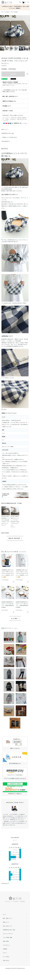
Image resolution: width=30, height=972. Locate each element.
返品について (4, 129)
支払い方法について (7, 926)
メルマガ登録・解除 (7, 937)
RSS (4, 941)
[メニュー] (28, 2)
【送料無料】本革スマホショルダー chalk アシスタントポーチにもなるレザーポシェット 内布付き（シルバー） (22, 573)
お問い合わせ (6, 960)
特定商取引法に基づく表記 (7, 133)
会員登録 (5, 949)
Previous (1, 30)
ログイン (5, 952)
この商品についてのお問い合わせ (9, 137)
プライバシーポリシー (8, 933)
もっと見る (14, 618)
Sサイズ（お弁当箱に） (14, 11)
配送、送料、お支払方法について (10, 96)
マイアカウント (6, 945)
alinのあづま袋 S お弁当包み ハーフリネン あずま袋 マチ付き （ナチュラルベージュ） (5, 520)
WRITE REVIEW (14, 538)
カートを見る (6, 956)
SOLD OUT (13, 74)
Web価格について (7, 106)
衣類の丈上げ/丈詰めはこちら (9, 101)
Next (28, 30)
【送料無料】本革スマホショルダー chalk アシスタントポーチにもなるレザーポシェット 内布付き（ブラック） (7, 573)
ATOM (7, 941)
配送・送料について (7, 918)
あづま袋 (7, 11)
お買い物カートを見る (8, 110)
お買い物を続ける (5, 141)
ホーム (2, 11)
